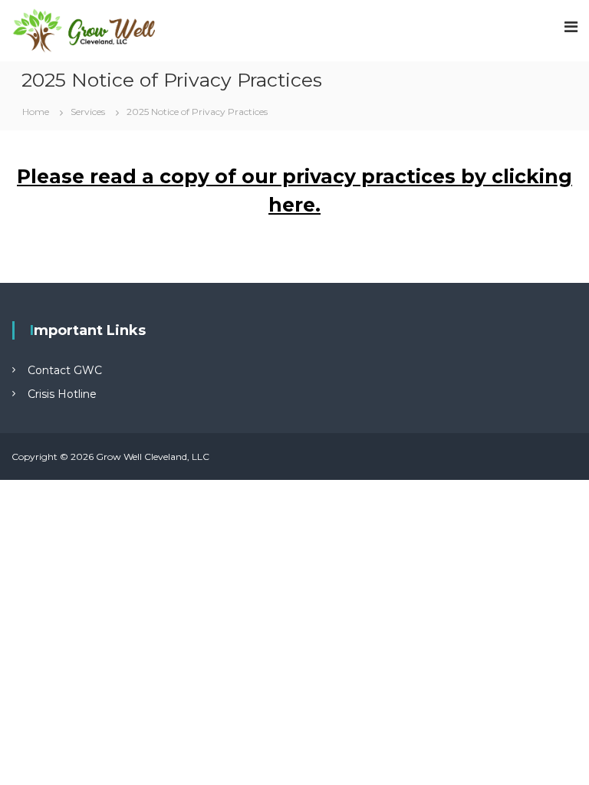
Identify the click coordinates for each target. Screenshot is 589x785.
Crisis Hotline (62, 394)
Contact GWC (65, 370)
